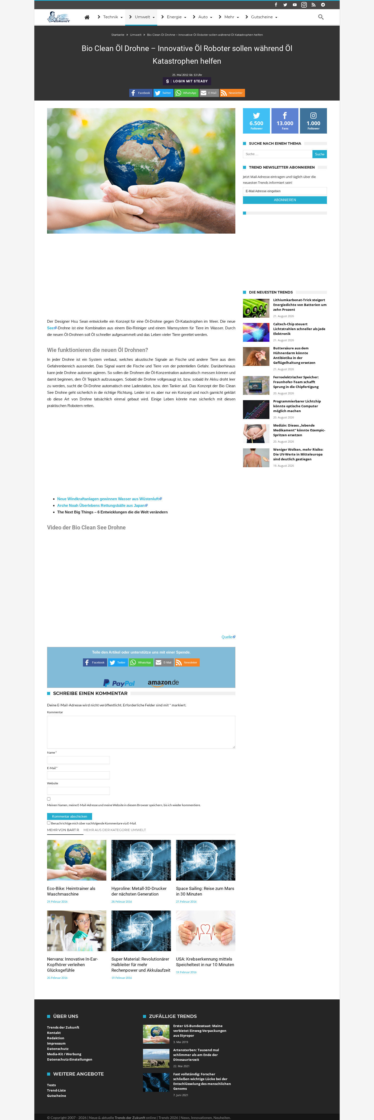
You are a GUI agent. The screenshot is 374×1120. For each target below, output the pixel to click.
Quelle (227, 637)
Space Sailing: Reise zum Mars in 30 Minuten (205, 891)
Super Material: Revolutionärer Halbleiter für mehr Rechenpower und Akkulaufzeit (140, 964)
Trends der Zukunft (63, 1027)
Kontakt (54, 1032)
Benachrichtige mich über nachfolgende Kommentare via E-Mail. (94, 823)
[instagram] (304, 5)
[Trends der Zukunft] (58, 17)
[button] (141, 93)
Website (52, 783)
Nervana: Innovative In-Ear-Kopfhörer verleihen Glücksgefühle (72, 964)
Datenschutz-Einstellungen (69, 1059)
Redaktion (55, 1038)
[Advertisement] (141, 275)
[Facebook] (276, 5)
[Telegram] (323, 5)
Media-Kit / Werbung (64, 1054)
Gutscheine (56, 1095)
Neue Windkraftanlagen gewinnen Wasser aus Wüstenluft (108, 499)
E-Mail (52, 768)
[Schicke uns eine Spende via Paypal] (119, 681)
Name (52, 752)
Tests (51, 1085)
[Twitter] (285, 5)
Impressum (56, 1043)
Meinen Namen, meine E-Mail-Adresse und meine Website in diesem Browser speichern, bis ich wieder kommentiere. (124, 805)
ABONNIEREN (285, 200)
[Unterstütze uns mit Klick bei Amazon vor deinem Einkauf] (163, 681)
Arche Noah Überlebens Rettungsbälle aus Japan (101, 505)
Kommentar (55, 712)
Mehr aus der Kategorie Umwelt (114, 830)
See (50, 328)
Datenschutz (57, 1048)
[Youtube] (295, 5)
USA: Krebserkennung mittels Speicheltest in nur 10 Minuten (205, 961)
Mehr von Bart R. (63, 830)
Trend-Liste (56, 1090)
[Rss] (313, 5)
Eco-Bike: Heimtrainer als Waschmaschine (71, 891)
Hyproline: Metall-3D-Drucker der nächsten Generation (139, 891)
